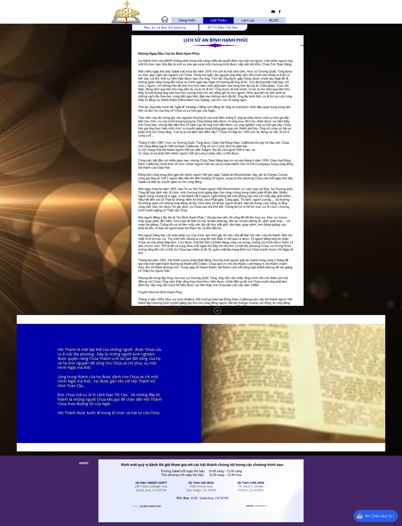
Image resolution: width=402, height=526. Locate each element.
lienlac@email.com (261, 506)
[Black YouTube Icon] (273, 11)
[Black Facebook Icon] (279, 11)
